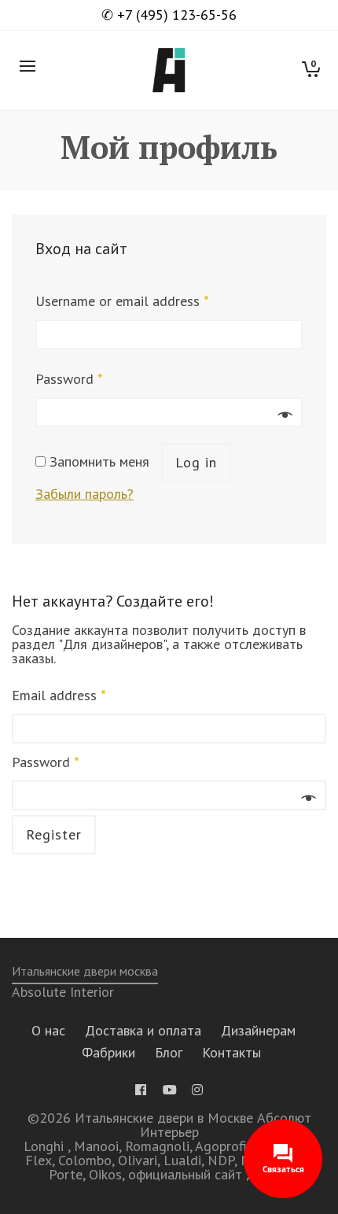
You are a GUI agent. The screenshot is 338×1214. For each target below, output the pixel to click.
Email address (59, 695)
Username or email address (122, 301)
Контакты (231, 1052)
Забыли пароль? (84, 494)
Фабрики (108, 1052)
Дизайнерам (258, 1030)
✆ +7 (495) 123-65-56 (169, 15)
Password (69, 379)
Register (54, 834)
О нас (48, 1030)
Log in (196, 462)
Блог (168, 1052)
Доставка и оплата (143, 1030)
